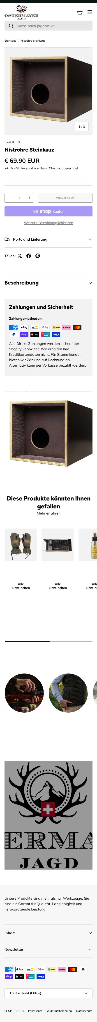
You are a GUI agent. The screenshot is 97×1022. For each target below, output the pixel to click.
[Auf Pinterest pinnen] (37, 255)
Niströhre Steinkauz (33, 40)
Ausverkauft (65, 198)
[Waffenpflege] (24, 693)
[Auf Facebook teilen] (28, 255)
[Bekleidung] (68, 693)
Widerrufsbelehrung (59, 1011)
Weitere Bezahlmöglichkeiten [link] (48, 223)
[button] (80, 12)
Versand (27, 168)
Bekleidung (68, 720)
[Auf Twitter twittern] (19, 255)
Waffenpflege (24, 720)
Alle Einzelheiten (21, 586)
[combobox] (48, 26)
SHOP (8, 1011)
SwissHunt (12, 142)
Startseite (10, 40)
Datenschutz (84, 1011)
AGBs (20, 1011)
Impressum (35, 1011)
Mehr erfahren (48, 513)
